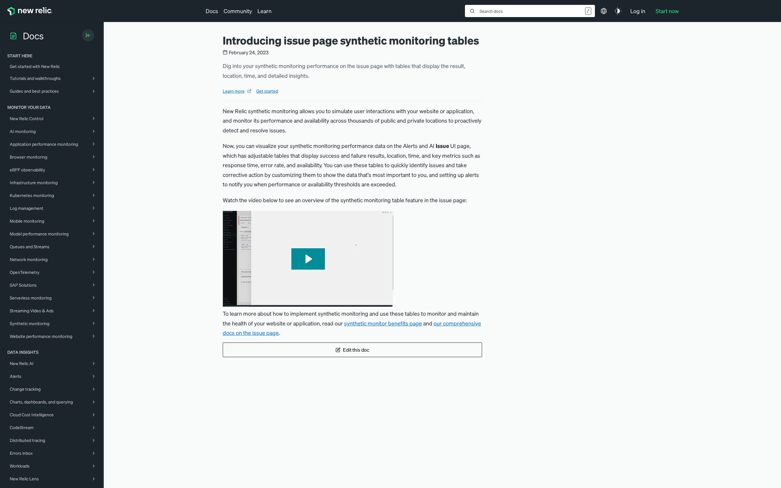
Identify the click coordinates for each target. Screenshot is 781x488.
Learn (264, 10)
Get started (267, 91)
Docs (212, 10)
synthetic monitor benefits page (383, 323)
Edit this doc (356, 349)
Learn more (234, 91)
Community (238, 10)
